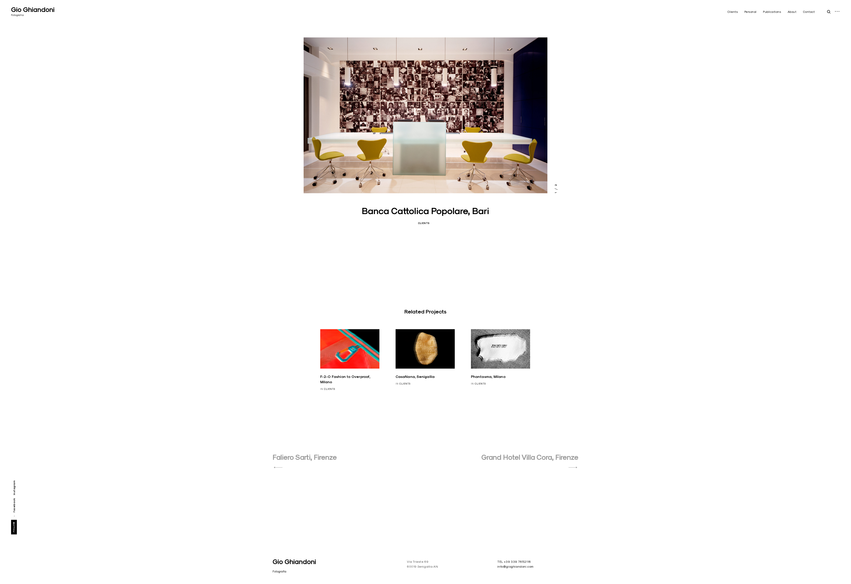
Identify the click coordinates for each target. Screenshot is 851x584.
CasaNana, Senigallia (415, 376)
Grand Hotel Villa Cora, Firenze (529, 457)
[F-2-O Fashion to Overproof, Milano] (350, 349)
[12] (425, 115)
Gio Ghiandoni (33, 9)
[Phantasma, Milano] (500, 349)
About (792, 12)
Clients (732, 12)
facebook (14, 505)
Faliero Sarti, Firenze (305, 457)
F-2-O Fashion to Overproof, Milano (345, 379)
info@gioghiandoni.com (515, 566)
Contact (809, 12)
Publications (772, 12)
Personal (750, 12)
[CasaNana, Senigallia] (425, 349)
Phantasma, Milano (488, 376)
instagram (14, 487)
